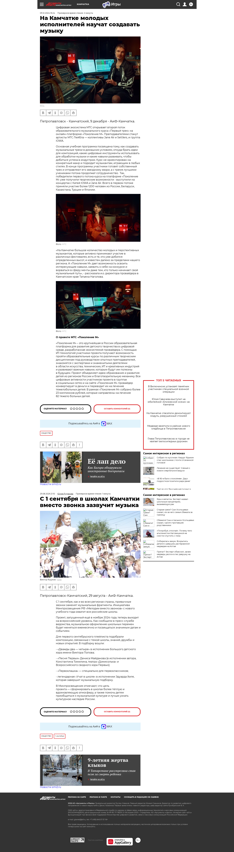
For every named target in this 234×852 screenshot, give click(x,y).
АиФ (59, 579)
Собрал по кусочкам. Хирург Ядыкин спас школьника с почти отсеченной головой (175, 460)
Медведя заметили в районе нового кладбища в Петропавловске (168, 427)
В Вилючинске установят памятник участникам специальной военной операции (168, 389)
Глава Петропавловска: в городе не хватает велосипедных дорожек (169, 440)
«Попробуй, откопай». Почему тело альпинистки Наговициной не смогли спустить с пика (174, 533)
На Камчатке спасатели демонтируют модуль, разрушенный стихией (168, 414)
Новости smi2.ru (50, 484)
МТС (42, 105)
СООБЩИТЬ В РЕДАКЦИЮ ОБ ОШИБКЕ (141, 797)
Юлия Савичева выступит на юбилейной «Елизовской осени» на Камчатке (169, 402)
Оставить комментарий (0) (117, 409)
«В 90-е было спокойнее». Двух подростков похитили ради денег (173, 479)
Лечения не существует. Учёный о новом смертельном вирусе (173, 469)
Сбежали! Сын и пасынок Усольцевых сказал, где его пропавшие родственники (175, 522)
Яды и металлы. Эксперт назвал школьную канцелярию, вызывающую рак (172, 501)
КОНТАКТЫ (115, 797)
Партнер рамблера (95, 840)
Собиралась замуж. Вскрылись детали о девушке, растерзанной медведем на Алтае (173, 543)
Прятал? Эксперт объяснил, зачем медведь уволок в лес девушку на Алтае (174, 554)
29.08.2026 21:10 (47, 494)
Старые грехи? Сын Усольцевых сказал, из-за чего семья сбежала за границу (174, 512)
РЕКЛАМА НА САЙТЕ (77, 797)
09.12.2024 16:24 (47, 13)
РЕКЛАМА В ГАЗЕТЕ (98, 797)
